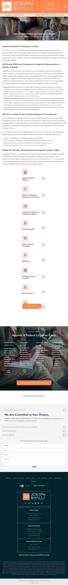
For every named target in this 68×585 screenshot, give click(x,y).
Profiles (9, 478)
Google (29, 503)
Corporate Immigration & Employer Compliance (30, 213)
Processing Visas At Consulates (28, 277)
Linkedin (32, 503)
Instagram (39, 503)
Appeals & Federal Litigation (28, 179)
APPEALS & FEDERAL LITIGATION (14, 410)
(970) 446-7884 (36, 547)
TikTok (42, 503)
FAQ (38, 478)
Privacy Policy (52, 574)
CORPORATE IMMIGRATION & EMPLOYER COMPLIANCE (19, 427)
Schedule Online (51, 9)
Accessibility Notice (41, 574)
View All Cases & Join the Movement (34, 383)
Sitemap (27, 574)
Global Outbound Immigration (28, 245)
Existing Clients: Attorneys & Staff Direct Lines (34, 555)
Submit (34, 466)
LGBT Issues (26, 261)
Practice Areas (18, 478)
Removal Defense (27, 293)
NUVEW (32, 574)
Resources (21, 574)
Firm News (57, 478)
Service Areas (31, 478)
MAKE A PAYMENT (39, 485)
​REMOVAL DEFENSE (8, 435)
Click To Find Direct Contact (49, 15)
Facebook (26, 503)
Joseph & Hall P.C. (10, 50)
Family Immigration (28, 229)
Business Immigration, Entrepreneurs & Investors (30, 196)
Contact (33, 481)
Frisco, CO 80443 (34, 544)
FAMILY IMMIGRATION (9, 431)
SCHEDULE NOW (31, 306)
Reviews (44, 478)
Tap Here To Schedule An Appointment (34, 582)
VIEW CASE (8, 371)
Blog (50, 478)
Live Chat (51, 4)
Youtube (36, 503)
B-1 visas (24, 91)
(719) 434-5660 (36, 533)
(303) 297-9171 (19, 15)
